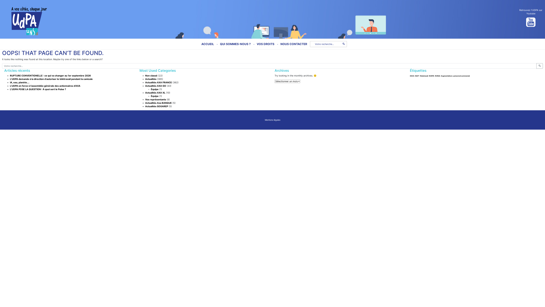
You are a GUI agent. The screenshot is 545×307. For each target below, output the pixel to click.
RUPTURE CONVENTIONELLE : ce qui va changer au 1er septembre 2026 (50, 75)
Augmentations (447, 76)
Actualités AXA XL (155, 92)
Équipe (155, 89)
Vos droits (265, 44)
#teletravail (424, 76)
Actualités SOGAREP (156, 106)
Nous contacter (293, 44)
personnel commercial (461, 76)
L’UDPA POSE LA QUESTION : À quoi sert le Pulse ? (38, 89)
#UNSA (437, 76)
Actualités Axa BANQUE (158, 102)
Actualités (150, 79)
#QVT (417, 76)
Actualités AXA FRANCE (158, 82)
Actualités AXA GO (155, 85)
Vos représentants (155, 99)
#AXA (412, 76)
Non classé (151, 75)
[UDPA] (23, 17)
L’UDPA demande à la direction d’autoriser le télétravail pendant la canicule (51, 79)
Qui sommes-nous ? (235, 44)
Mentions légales (272, 120)
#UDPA (431, 76)
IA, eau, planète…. (20, 82)
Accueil (207, 44)
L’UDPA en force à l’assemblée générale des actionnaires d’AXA (45, 85)
